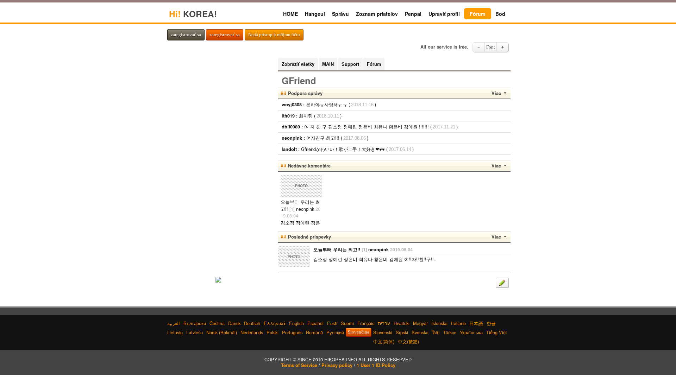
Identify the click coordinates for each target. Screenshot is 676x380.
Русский (335, 332)
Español (315, 323)
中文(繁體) (408, 341)
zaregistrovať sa (186, 34)
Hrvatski (401, 323)
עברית (384, 323)
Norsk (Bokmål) (221, 332)
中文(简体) (383, 341)
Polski (272, 332)
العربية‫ (173, 323)
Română (314, 332)
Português (292, 332)
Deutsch (252, 323)
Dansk (234, 323)
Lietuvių (175, 332)
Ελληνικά (275, 323)
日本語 (476, 323)
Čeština (217, 323)
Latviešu (194, 332)
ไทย (436, 332)
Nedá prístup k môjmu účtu (274, 34)
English (296, 323)
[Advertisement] (218, 163)
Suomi (347, 323)
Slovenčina (358, 332)
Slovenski (382, 332)
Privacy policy (336, 365)
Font (490, 47)
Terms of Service (299, 365)
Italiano (458, 323)
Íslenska (439, 323)
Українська (471, 332)
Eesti (332, 323)
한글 (491, 323)
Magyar (420, 323)
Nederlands (251, 332)
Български (194, 323)
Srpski (402, 332)
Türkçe (449, 332)
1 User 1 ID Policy (376, 365)
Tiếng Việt (496, 332)
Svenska (420, 332)
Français (365, 323)
